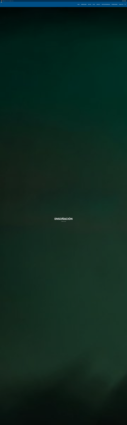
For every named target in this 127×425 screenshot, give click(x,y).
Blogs (94, 4)
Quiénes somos (83, 4)
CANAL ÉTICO (121, 4)
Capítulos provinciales (106, 4)
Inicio (79, 4)
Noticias (89, 4)
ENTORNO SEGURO (114, 4)
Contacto (98, 4)
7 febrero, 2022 (63, 221)
